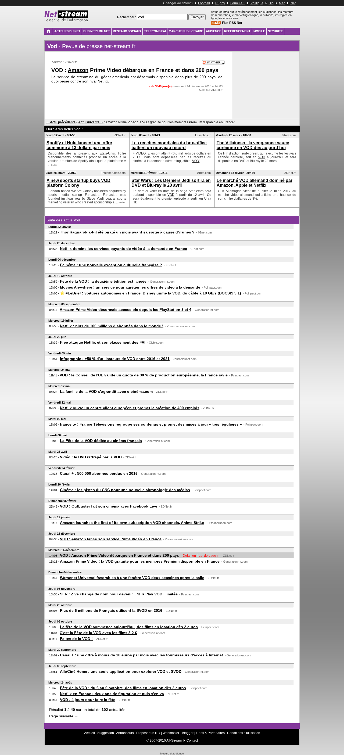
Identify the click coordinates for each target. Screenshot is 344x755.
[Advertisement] (138, 102)
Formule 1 (237, 3)
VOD (195, 161)
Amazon (78, 70)
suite (54, 164)
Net (293, 3)
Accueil (89, 733)
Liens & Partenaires (210, 733)
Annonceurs (125, 733)
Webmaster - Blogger (178, 733)
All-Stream (174, 740)
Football (204, 3)
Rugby (220, 3)
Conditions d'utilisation (243, 733)
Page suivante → (63, 716)
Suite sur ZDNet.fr (211, 89)
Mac (282, 3)
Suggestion (105, 733)
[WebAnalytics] (172, 751)
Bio (271, 3)
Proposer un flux (148, 733)
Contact (192, 740)
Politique (256, 3)
